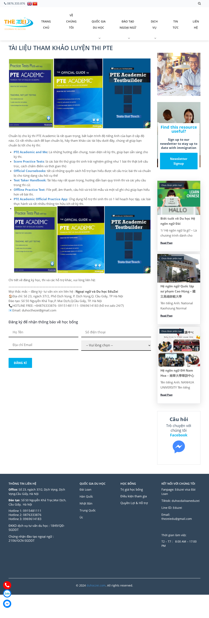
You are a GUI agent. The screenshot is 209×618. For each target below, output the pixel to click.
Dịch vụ (154, 24)
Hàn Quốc (86, 496)
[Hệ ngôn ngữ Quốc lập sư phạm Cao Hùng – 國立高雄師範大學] (178, 268)
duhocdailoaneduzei (186, 501)
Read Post (166, 243)
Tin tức (176, 24)
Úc (81, 517)
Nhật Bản (86, 503)
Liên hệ (196, 24)
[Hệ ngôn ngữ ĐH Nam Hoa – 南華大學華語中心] (178, 347)
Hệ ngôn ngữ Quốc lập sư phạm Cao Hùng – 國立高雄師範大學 (178, 291)
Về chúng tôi (71, 21)
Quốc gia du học (99, 24)
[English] (29, 3)
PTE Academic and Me (30, 152)
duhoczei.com (96, 585)
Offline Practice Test (29, 190)
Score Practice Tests (29, 161)
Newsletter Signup (178, 161)
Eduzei (177, 508)
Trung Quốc (88, 510)
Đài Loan (86, 489)
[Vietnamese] (35, 3)
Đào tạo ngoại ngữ (128, 24)
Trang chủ (46, 24)
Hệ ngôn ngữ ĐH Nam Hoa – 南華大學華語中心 (177, 373)
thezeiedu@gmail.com (176, 519)
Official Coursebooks (29, 171)
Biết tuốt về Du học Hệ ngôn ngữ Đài (177, 221)
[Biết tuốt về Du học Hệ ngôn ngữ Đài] (178, 198)
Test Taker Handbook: (30, 180)
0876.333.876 (16, 3)
